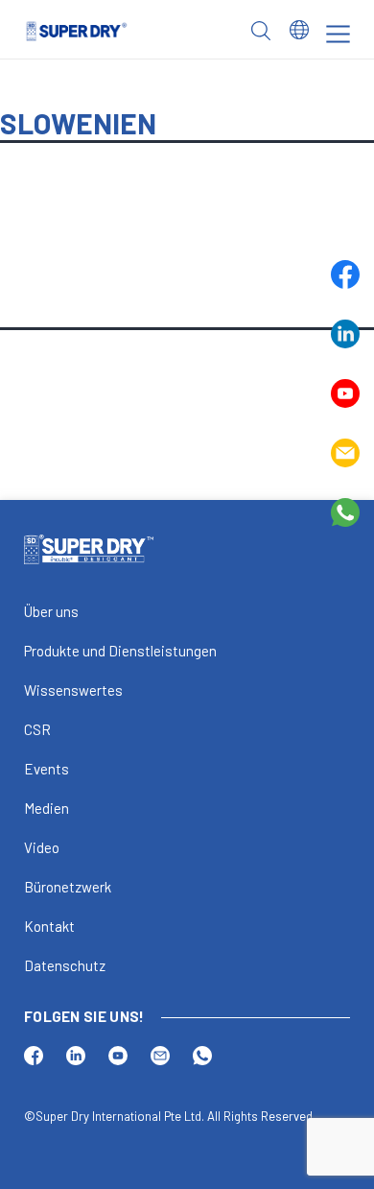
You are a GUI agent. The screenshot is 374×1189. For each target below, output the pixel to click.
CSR (37, 729)
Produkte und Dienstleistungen (120, 650)
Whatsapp (345, 512)
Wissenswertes (73, 690)
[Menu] (338, 34)
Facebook (345, 274)
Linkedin (345, 334)
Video (41, 847)
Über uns (51, 611)
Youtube (345, 393)
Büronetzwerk (67, 886)
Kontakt (49, 926)
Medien (46, 808)
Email (345, 453)
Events (46, 768)
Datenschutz (64, 965)
